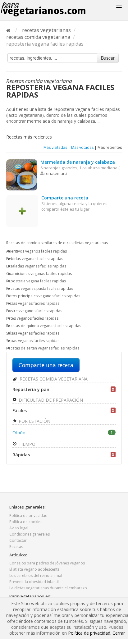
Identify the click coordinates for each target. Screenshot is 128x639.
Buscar (108, 58)
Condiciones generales (29, 534)
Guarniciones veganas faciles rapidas (39, 273)
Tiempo (26, 444)
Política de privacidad (28, 515)
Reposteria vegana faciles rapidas (36, 281)
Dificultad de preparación (50, 400)
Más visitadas (55, 147)
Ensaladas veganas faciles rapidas (36, 266)
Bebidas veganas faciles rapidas (34, 258)
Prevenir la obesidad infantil (34, 581)
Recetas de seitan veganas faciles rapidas (42, 348)
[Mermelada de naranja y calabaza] (21, 174)
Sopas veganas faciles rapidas (32, 340)
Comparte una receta (46, 365)
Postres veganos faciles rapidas (34, 310)
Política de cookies (25, 521)
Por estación (33, 421)
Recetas (16, 546)
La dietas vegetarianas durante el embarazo (48, 588)
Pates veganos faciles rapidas (32, 318)
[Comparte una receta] (22, 210)
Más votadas (82, 147)
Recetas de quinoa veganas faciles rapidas (43, 325)
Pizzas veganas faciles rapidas (32, 303)
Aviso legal (18, 528)
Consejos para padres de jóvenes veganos (47, 563)
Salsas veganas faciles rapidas (32, 333)
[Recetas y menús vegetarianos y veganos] (51, 9)
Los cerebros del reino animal (35, 575)
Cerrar (118, 633)
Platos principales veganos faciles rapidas (43, 296)
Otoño (62, 433)
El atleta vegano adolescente (34, 569)
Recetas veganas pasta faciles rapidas (39, 288)
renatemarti (55, 173)
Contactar (18, 540)
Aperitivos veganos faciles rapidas (36, 251)
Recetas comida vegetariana (53, 379)
